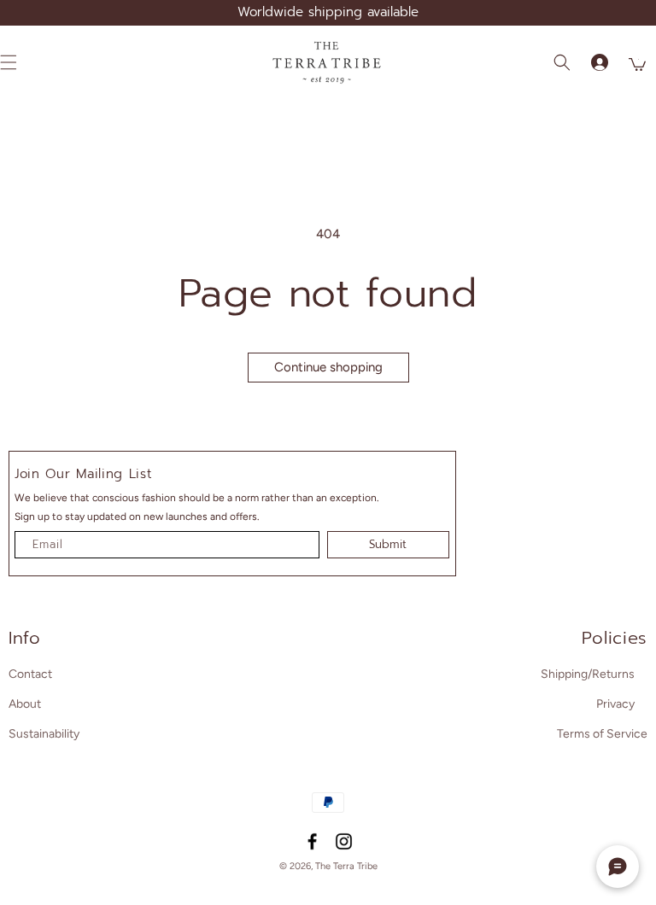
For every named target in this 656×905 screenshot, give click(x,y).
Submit (388, 544)
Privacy (615, 704)
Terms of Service (602, 734)
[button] (562, 62)
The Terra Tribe (346, 866)
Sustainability (44, 734)
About (25, 704)
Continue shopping (328, 367)
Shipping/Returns (588, 674)
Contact (30, 674)
